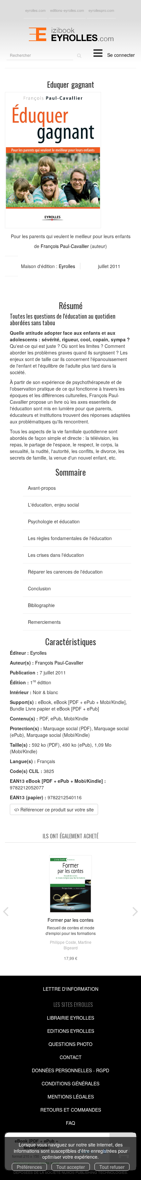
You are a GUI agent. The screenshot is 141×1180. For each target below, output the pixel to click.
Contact (71, 1057)
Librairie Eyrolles (70, 1017)
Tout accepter (70, 1167)
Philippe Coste (63, 942)
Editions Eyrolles (70, 1031)
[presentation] (6, 910)
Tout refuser (112, 1167)
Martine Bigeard (77, 944)
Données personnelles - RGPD (70, 1070)
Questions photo (70, 1044)
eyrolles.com (35, 10)
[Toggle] (98, 52)
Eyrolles (67, 266)
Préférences (29, 1167)
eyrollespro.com (101, 10)
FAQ (70, 1123)
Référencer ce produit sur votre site (56, 809)
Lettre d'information (70, 989)
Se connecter (121, 55)
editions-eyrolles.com (67, 10)
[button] (53, 160)
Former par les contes (70, 920)
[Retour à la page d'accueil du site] (70, 33)
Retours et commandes (70, 1109)
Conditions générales (70, 1083)
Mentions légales (71, 1096)
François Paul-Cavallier (65, 246)
